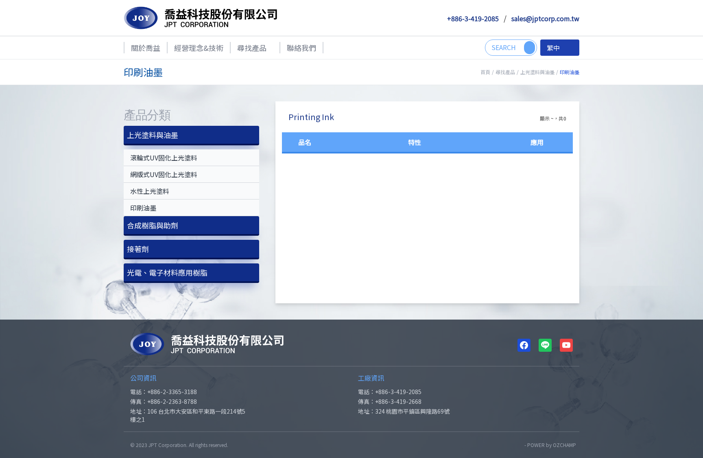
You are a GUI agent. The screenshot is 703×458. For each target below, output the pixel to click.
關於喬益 (145, 47)
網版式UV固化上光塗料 (163, 174)
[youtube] (566, 345)
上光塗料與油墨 (537, 71)
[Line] (545, 345)
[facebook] (524, 345)
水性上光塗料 (149, 191)
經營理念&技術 (198, 47)
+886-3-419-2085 (473, 18)
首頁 (485, 71)
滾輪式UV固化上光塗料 (163, 157)
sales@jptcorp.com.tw (545, 18)
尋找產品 (251, 47)
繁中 (553, 48)
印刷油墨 (143, 208)
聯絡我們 (301, 47)
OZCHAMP (564, 444)
